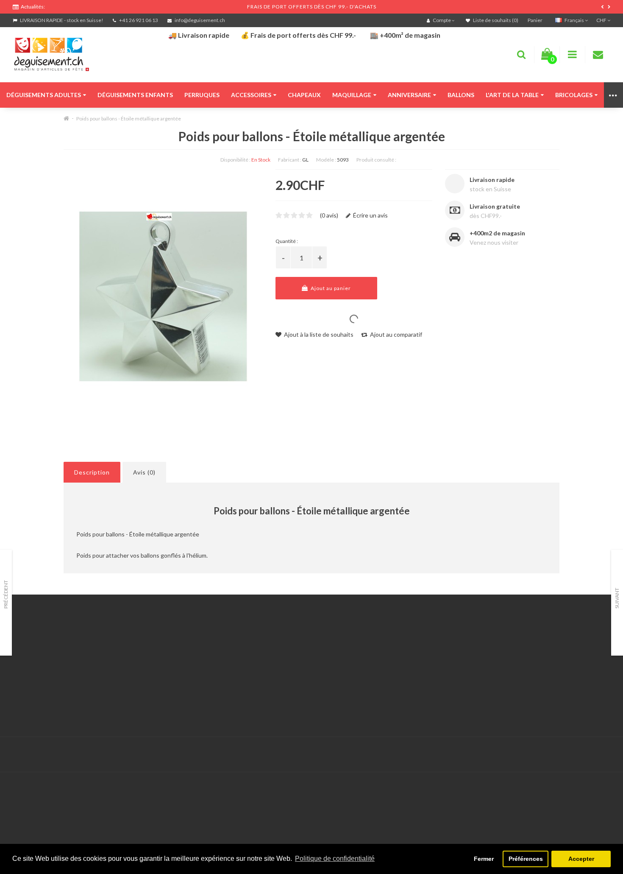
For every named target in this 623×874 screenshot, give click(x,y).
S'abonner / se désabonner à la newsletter (475, 665)
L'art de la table (512, 94)
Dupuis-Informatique (277, 749)
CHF (601, 20)
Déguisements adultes (43, 94)
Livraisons (26, 676)
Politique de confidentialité (48, 708)
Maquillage (351, 94)
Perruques (202, 94)
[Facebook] (585, 754)
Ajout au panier (330, 288)
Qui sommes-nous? (38, 665)
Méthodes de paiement (44, 686)
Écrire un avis (370, 215)
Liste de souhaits (238, 686)
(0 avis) (329, 215)
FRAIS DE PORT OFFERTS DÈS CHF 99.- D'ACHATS (311, 6)
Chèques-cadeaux (444, 644)
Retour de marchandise (247, 665)
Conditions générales (41, 697)
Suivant (617, 598)
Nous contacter (237, 644)
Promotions (435, 655)
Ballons (461, 94)
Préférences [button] (526, 858)
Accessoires (251, 94)
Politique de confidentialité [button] (335, 858)
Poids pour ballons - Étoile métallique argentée (128, 118)
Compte (227, 655)
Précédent (6, 594)
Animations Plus (34, 655)
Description (92, 472)
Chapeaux (304, 94)
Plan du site (435, 676)
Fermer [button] (484, 858)
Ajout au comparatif (395, 334)
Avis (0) (144, 472)
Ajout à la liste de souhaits (318, 334)
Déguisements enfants (135, 94)
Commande (231, 676)
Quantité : (286, 241)
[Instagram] (602, 754)
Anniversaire (409, 94)
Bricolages (573, 94)
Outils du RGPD (34, 644)
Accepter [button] (581, 858)
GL (305, 159)
